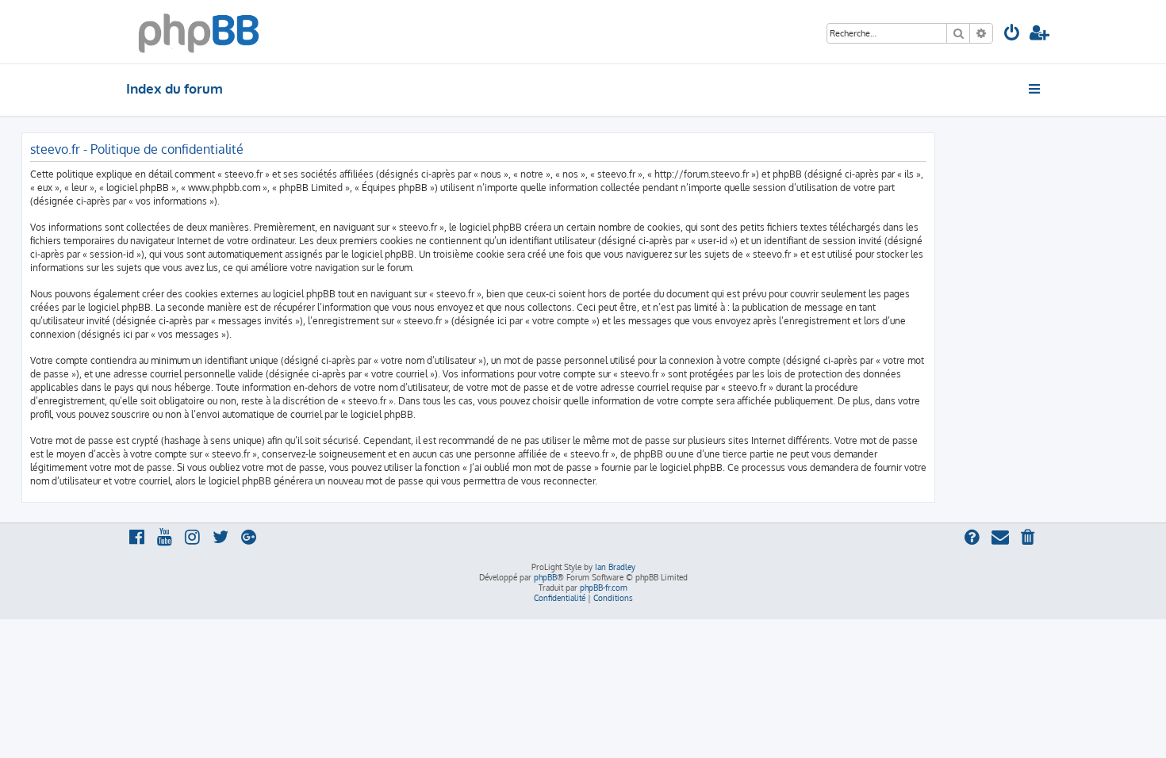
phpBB (545, 577)
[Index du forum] (198, 32)
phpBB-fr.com (603, 587)
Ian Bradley (615, 567)
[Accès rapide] (1035, 89)
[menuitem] (1012, 34)
